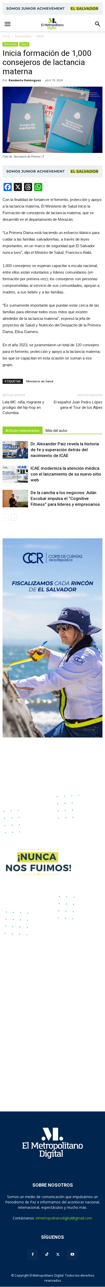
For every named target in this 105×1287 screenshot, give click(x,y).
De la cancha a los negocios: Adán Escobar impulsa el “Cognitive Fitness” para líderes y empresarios (65, 498)
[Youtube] (72, 1254)
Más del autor (57, 431)
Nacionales (10, 44)
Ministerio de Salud (39, 381)
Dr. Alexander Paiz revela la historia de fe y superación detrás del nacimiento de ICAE (65, 449)
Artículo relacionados (23, 431)
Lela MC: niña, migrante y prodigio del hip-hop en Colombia (23, 407)
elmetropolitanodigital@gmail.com (64, 1218)
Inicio (6, 36)
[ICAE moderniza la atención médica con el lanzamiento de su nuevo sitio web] (15, 474)
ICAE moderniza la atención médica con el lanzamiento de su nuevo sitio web (66, 474)
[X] (58, 1254)
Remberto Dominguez (25, 80)
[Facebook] (33, 1254)
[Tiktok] (46, 1254)
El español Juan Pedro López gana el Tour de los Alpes (78, 405)
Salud (24, 44)
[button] (98, 24)
